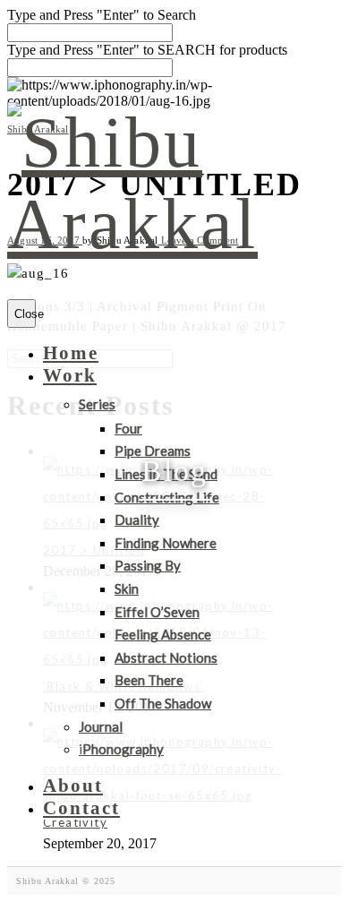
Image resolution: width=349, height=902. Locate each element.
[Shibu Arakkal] (157, 224)
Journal (101, 726)
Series (97, 404)
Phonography (121, 749)
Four (128, 428)
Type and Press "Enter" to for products (147, 49)
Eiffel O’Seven (157, 612)
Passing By (148, 565)
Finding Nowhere (166, 543)
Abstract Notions (166, 657)
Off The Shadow (163, 703)
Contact (81, 808)
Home (70, 353)
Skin (127, 588)
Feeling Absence (163, 634)
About (73, 785)
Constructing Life (167, 497)
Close (25, 314)
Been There (149, 680)
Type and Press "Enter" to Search (101, 14)
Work (70, 375)
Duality (137, 519)
